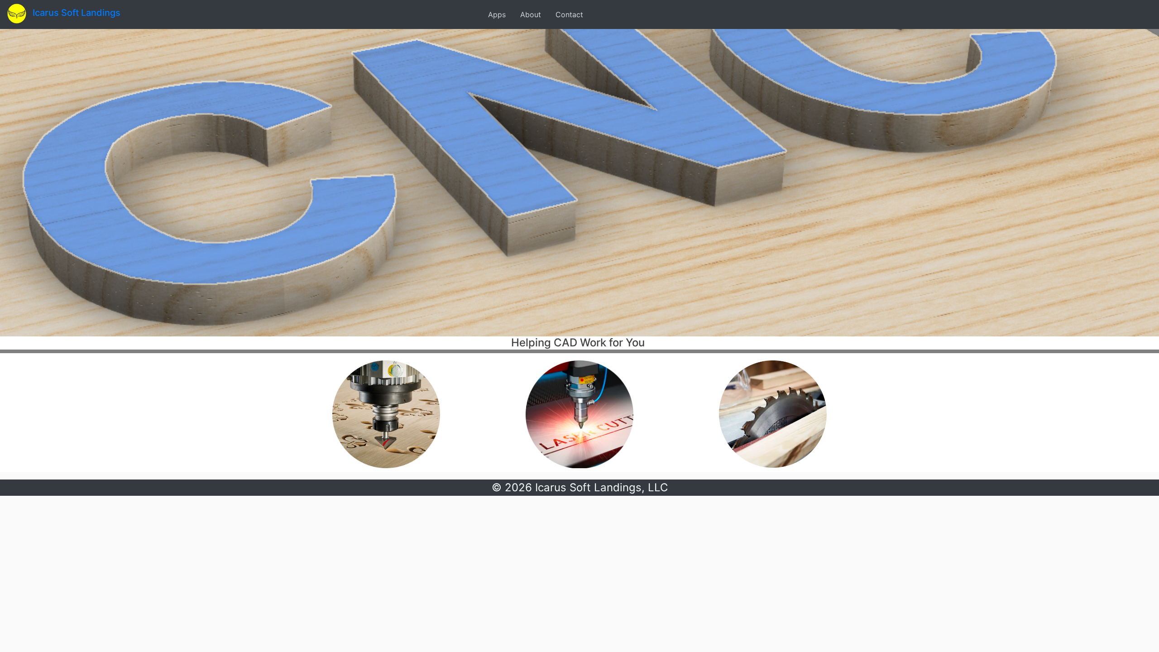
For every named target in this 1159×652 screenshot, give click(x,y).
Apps (497, 14)
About (530, 14)
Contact (569, 14)
